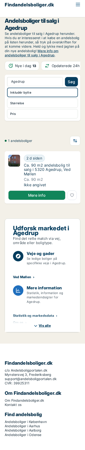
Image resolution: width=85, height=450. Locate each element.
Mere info (37, 195)
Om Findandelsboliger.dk (24, 400)
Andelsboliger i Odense (23, 435)
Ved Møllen (22, 277)
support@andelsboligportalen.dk (31, 379)
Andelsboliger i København (26, 422)
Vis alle (45, 325)
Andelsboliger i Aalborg (23, 430)
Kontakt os (13, 405)
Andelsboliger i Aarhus (22, 426)
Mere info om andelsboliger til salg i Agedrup (32, 53)
